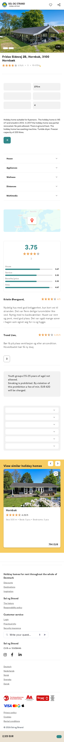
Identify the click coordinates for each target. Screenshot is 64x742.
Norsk (6, 675)
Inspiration (8, 591)
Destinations (9, 587)
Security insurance (12, 628)
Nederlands (9, 671)
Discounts (8, 582)
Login (6, 619)
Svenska (7, 679)
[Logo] (12, 4)
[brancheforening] (14, 700)
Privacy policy (10, 712)
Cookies (7, 717)
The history (9, 603)
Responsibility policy (13, 607)
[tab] (21, 505)
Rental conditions (12, 721)
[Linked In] (21, 654)
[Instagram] (7, 654)
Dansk (6, 683)
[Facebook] (14, 654)
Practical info (10, 623)
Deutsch (7, 666)
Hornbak (11, 510)
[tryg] (43, 700)
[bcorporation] (53, 700)
